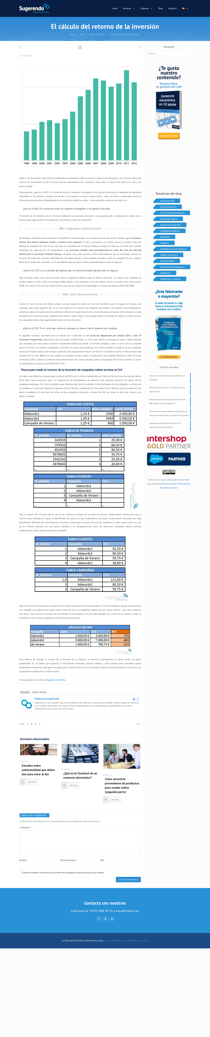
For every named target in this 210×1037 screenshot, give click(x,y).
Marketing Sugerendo (47, 698)
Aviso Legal (108, 940)
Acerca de (25, 692)
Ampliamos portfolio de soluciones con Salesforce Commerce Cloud (165, 425)
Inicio (72, 34)
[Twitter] (137, 699)
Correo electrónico (68, 860)
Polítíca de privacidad (122, 940)
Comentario (25, 827)
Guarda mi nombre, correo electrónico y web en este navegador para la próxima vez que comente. (63, 872)
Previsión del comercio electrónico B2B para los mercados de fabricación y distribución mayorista (168, 413)
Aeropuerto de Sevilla (54, 679)
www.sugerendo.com (176, 480)
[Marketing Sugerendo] (26, 709)
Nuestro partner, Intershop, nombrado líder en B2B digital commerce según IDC (167, 401)
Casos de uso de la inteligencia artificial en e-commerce (167, 378)
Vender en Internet (97, 34)
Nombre (24, 860)
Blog (82, 34)
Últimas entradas (39, 692)
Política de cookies (140, 940)
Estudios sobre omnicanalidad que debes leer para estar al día (38, 770)
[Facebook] (134, 699)
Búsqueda (168, 46)
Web (102, 860)
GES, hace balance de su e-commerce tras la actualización (167, 389)
